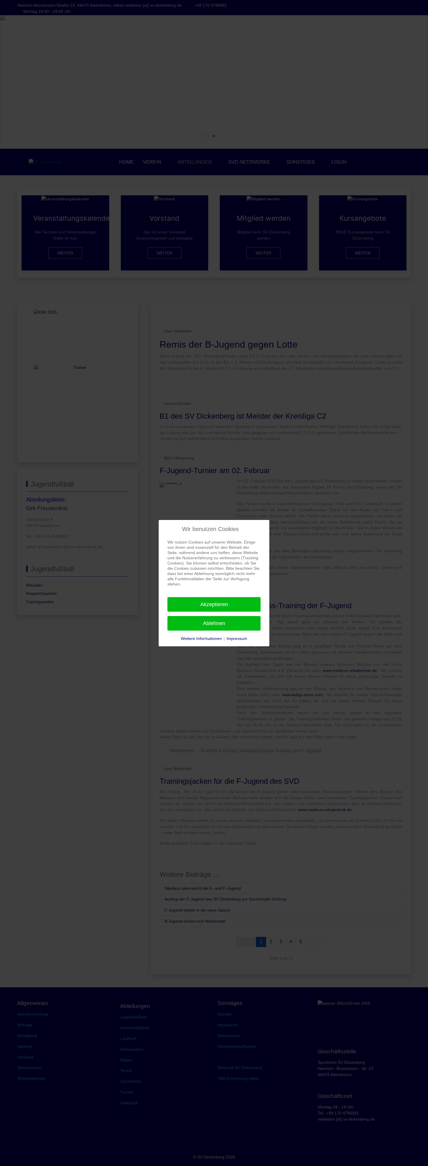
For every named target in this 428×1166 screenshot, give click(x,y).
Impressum (237, 638)
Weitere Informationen (201, 638)
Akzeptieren (214, 604)
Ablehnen (214, 623)
